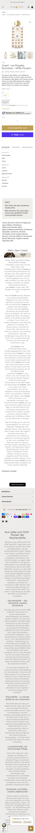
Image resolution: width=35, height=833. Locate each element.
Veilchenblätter (6, 154)
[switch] (4, 830)
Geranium (4, 169)
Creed (3, 61)
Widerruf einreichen (17, 492)
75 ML (6, 94)
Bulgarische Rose (7, 172)
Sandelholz (5, 182)
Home (3, 12)
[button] (3, 7)
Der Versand (12, 103)
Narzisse (4, 185)
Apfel (3, 157)
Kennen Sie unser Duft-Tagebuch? (17, 2)
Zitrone (4, 160)
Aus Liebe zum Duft (21, 517)
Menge (3, 115)
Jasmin (4, 166)
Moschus (4, 179)
